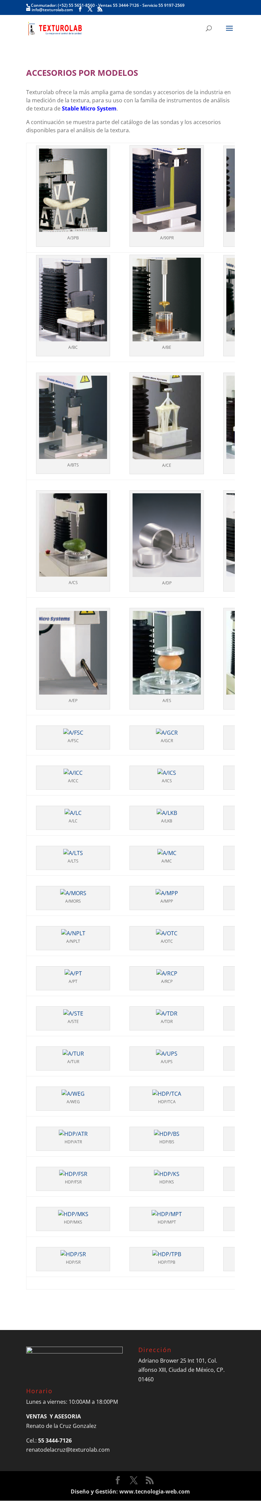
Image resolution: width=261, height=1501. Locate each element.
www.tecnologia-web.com (154, 1491)
